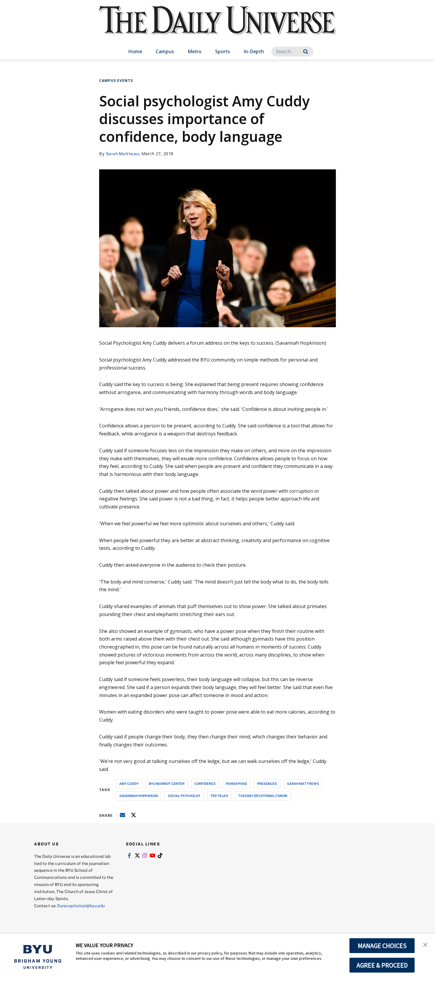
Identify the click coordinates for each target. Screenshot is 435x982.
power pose (236, 783)
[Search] (305, 51)
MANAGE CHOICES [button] (382, 946)
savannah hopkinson (138, 796)
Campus (165, 51)
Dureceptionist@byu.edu (81, 905)
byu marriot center (166, 783)
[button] (425, 944)
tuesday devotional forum (262, 796)
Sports (222, 51)
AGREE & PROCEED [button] (382, 965)
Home (135, 51)
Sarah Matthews (122, 153)
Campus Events (116, 80)
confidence (205, 783)
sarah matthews (303, 783)
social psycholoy (184, 796)
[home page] (217, 26)
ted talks (219, 796)
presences (267, 783)
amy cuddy (129, 783)
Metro (195, 51)
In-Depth (254, 51)
